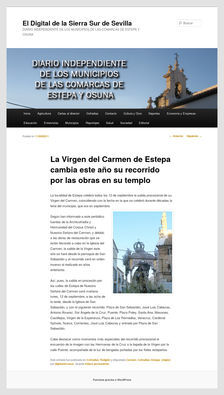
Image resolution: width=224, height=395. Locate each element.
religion (165, 360)
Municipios (72, 123)
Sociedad (126, 123)
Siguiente (194, 136)
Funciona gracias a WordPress (112, 380)
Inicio (27, 113)
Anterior (176, 136)
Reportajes (92, 123)
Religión (105, 360)
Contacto (111, 113)
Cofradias (92, 113)
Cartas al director (68, 113)
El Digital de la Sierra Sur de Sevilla (77, 23)
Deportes (154, 113)
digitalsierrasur (64, 364)
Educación (30, 123)
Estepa (155, 360)
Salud (109, 123)
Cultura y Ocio (133, 113)
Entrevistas (51, 123)
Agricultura (44, 113)
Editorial (144, 123)
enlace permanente (97, 364)
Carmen (131, 360)
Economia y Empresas (181, 113)
